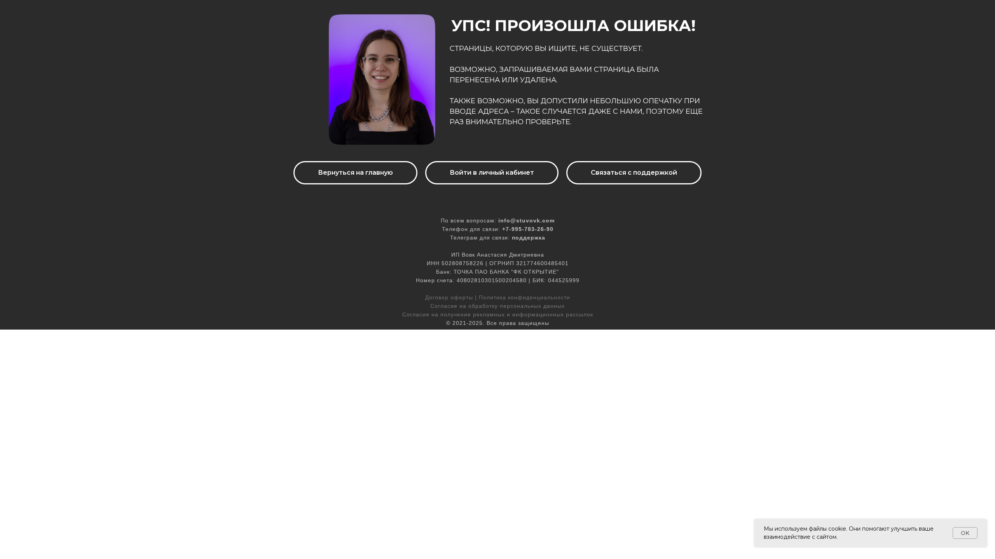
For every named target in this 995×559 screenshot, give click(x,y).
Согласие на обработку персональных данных (497, 306)
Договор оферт (447, 297)
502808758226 (463, 263)
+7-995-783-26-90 (527, 229)
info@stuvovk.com (526, 220)
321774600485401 (542, 263)
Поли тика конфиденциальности (524, 297)
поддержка (528, 237)
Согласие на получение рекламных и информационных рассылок (497, 314)
